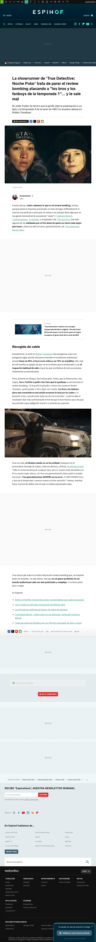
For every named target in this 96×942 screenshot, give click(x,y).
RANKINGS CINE (46, 24)
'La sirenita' (34, 219)
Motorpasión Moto (83, 885)
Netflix (37, 837)
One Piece (37, 63)
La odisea (38, 841)
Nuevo (86, 15)
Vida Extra (26, 885)
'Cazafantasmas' (19, 219)
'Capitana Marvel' (64, 216)
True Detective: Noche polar (62, 631)
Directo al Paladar (64, 882)
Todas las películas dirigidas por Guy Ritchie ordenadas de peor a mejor (48, 623)
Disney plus (69, 832)
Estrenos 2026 (60, 780)
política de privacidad (31, 800)
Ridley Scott (27, 63)
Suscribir (43, 795)
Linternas (68, 846)
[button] (26, 195)
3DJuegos (26, 882)
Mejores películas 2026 (45, 780)
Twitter (91, 24)
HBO (47, 631)
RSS (33, 812)
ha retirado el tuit (75, 466)
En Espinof (47, 324)
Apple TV (8, 841)
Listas (67, 837)
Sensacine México (46, 925)
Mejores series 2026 (29, 780)
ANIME (36, 24)
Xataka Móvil (9, 885)
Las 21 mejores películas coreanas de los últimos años (40, 604)
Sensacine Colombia (47, 929)
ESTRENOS (19, 24)
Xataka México (10, 925)
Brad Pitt (55, 63)
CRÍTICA (10, 24)
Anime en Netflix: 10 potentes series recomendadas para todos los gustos (49, 599)
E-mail (42, 121)
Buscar (87, 862)
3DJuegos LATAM (28, 925)
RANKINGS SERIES (60, 24)
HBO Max (68, 841)
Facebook (79, 24)
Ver (49, 694)
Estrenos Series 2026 (74, 780)
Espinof (48, 12)
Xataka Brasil (9, 929)
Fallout (64, 63)
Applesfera (8, 889)
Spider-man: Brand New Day (44, 846)
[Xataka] (2, 2)
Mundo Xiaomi (10, 895)
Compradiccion (10, 911)
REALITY (28, 24)
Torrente (46, 63)
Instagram (75, 24)
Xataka (7, 882)
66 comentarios (21, 121)
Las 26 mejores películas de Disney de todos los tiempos (41, 609)
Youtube (87, 24)
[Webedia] (12, 870)
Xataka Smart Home (11, 892)
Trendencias (9, 904)
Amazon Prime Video (42, 832)
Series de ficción (38, 631)
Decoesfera (8, 907)
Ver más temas (11, 852)
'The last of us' (63, 219)
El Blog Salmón (28, 904)
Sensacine (44, 882)
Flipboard (83, 24)
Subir (84, 871)
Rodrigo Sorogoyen (13, 63)
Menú (9, 15)
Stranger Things (74, 63)
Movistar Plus (10, 837)
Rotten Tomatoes (44, 354)
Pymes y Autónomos (30, 907)
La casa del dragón (11, 846)
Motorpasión (81, 882)
